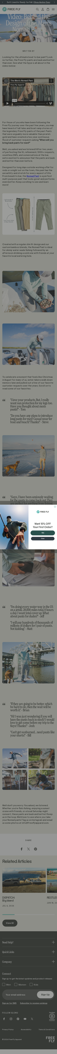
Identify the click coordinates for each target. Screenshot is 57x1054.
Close (42, 538)
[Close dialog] (55, 506)
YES (43, 533)
